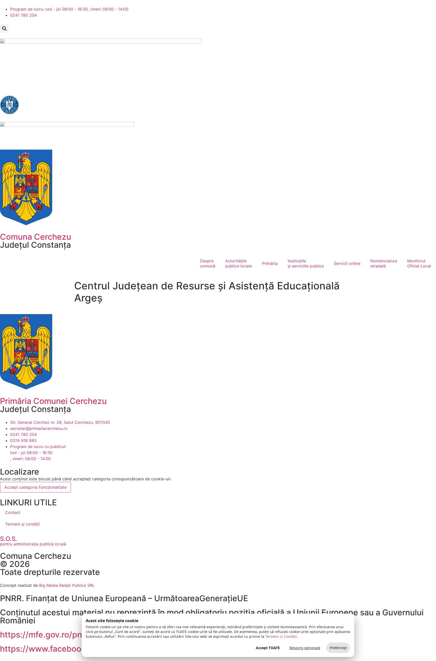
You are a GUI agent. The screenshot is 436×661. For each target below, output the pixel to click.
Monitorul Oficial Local (419, 263)
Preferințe (338, 647)
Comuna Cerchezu (35, 237)
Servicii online (347, 263)
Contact (12, 512)
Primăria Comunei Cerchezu (53, 401)
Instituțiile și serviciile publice (306, 263)
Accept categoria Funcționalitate (35, 487)
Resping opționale (304, 647)
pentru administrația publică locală (33, 543)
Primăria (270, 263)
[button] (4, 28)
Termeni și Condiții (281, 636)
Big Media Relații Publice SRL (67, 585)
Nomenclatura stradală (383, 263)
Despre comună (207, 263)
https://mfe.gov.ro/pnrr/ (45, 635)
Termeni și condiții (22, 524)
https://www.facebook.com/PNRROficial (77, 649)
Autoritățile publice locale (238, 263)
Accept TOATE (268, 647)
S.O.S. (8, 538)
